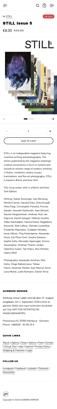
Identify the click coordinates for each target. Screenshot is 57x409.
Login (29, 350)
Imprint (29, 346)
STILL (9, 16)
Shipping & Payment (14, 350)
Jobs (21, 346)
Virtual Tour (10, 346)
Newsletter (9, 372)
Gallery (32, 342)
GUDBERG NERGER (29, 399)
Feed (40, 342)
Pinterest (43, 368)
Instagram (8, 368)
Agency (15, 342)
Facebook (20, 368)
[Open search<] (37, 5)
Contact (49, 342)
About (6, 342)
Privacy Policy (42, 346)
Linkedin (31, 368)
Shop (24, 342)
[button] (53, 119)
